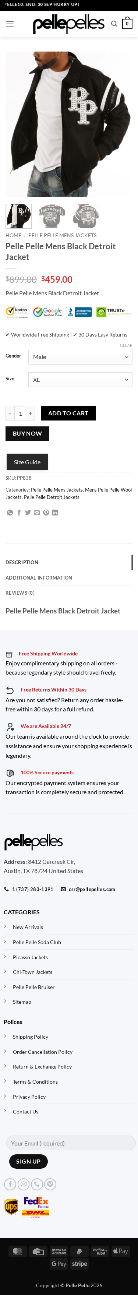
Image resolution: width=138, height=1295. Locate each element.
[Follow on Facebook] (10, 1184)
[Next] (120, 124)
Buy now (27, 433)
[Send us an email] (24, 1184)
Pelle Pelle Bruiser (34, 987)
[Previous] (17, 124)
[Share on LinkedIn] (55, 513)
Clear (126, 345)
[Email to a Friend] (37, 513)
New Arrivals (28, 927)
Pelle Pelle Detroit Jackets (51, 497)
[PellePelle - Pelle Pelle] (69, 24)
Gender (13, 356)
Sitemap (22, 1002)
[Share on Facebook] (19, 513)
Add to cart (68, 413)
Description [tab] (22, 562)
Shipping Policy (30, 1037)
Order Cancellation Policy (42, 1052)
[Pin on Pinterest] (46, 513)
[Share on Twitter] (28, 513)
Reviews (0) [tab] (20, 593)
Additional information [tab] (39, 578)
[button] (10, 24)
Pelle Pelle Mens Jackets (62, 235)
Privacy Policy (29, 1097)
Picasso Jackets (30, 957)
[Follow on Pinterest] (50, 1184)
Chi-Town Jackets (32, 972)
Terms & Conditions (35, 1081)
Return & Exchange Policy (42, 1066)
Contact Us (25, 1111)
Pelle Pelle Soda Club (37, 942)
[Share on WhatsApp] (10, 513)
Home (13, 235)
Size (10, 378)
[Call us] (37, 1184)
